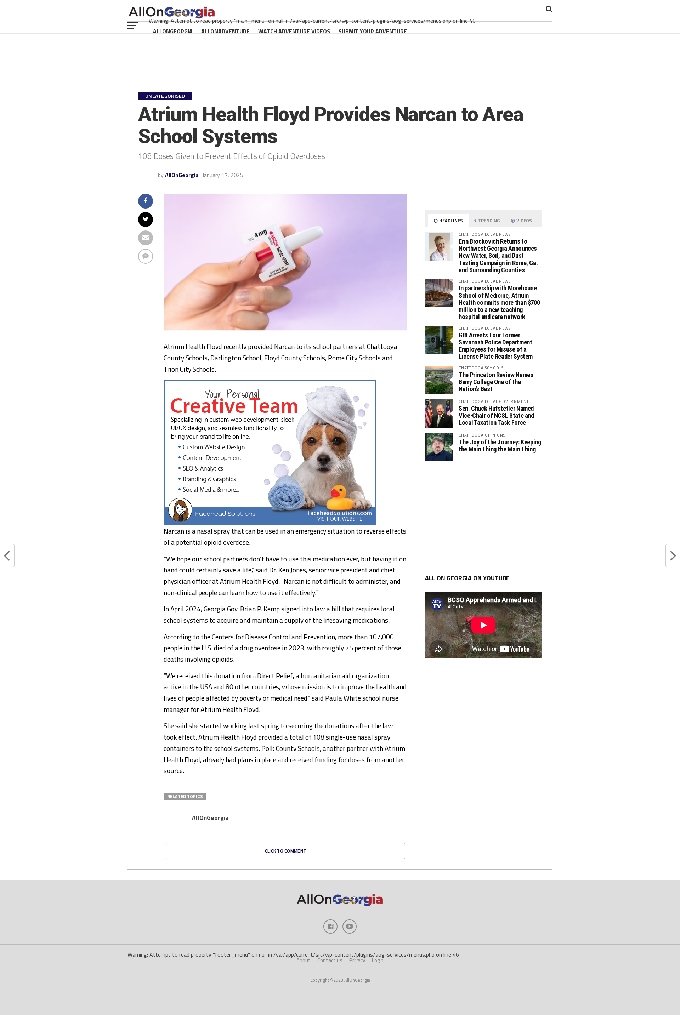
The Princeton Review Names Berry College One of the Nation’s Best (496, 382)
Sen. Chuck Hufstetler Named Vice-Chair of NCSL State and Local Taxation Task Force (496, 415)
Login (378, 960)
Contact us (329, 960)
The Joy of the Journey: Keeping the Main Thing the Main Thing (500, 445)
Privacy (357, 960)
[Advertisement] (483, 518)
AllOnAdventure (225, 31)
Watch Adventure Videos (294, 31)
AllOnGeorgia (173, 31)
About (303, 960)
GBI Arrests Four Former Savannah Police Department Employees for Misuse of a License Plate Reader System (496, 345)
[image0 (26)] (270, 522)
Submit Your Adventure (373, 31)
